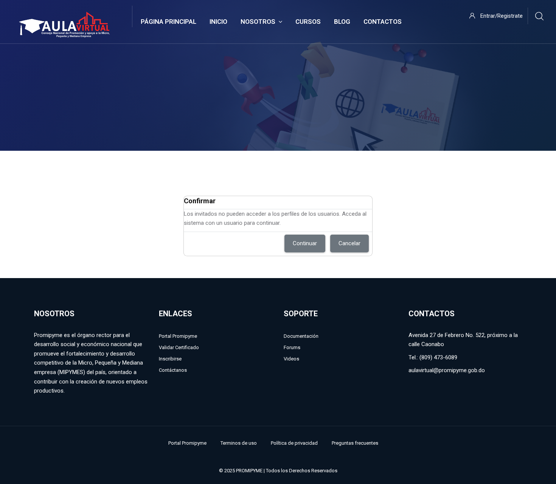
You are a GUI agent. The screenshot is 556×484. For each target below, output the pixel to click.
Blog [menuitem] (342, 21)
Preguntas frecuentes (355, 443)
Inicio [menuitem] (218, 21)
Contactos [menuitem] (382, 21)
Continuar (305, 243)
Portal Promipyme (178, 336)
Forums (292, 347)
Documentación (301, 336)
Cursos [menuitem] (308, 21)
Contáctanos (173, 370)
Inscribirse (170, 359)
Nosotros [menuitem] (258, 21)
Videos (291, 359)
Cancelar (349, 243)
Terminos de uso (239, 443)
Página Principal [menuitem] (168, 21)
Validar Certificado (179, 347)
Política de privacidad (294, 443)
